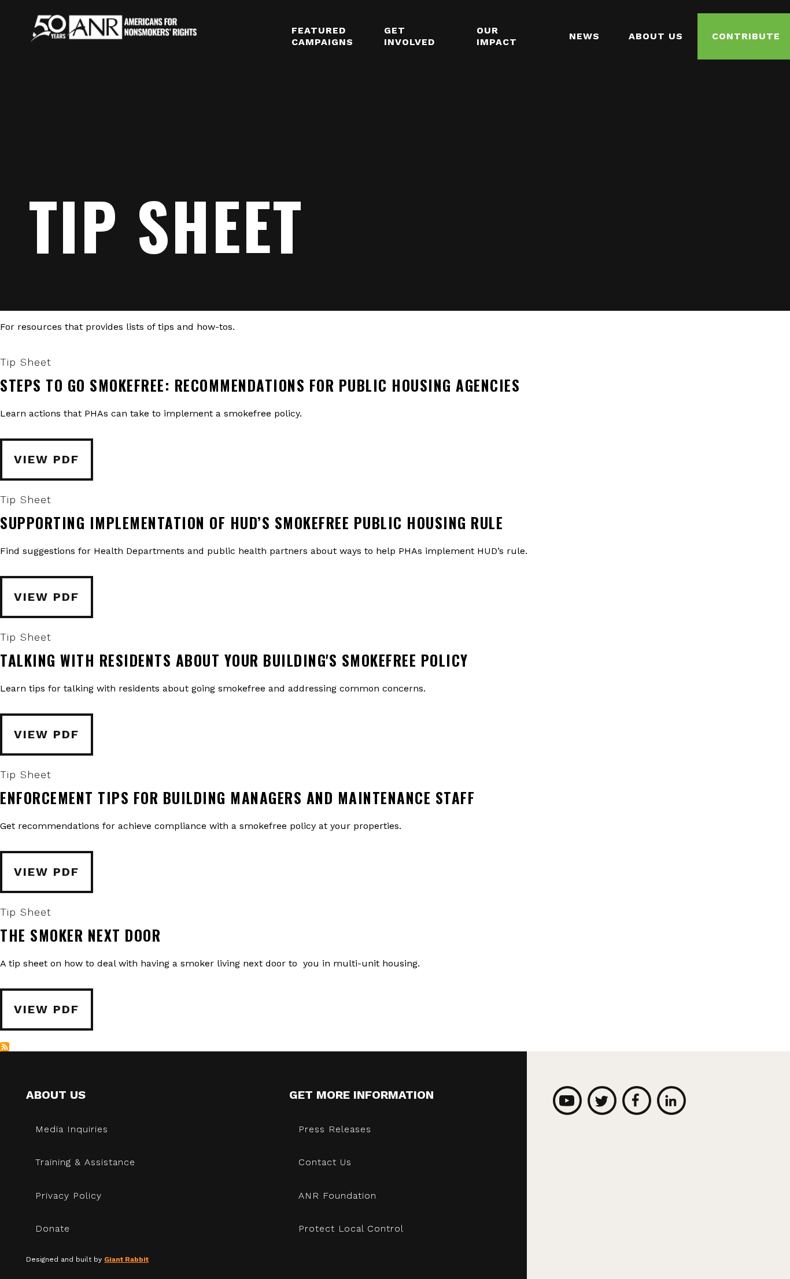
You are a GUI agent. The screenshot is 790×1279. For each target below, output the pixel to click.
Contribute (746, 36)
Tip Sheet (25, 362)
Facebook (636, 1100)
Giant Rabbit (126, 1259)
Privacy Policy (68, 1195)
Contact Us (325, 1162)
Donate (52, 1228)
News (584, 36)
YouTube (567, 1100)
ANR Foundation (337, 1195)
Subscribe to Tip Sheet (4, 1046)
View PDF (46, 459)
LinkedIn (671, 1100)
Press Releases (334, 1129)
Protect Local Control (351, 1228)
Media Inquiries (71, 1129)
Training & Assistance (85, 1162)
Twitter (602, 1100)
